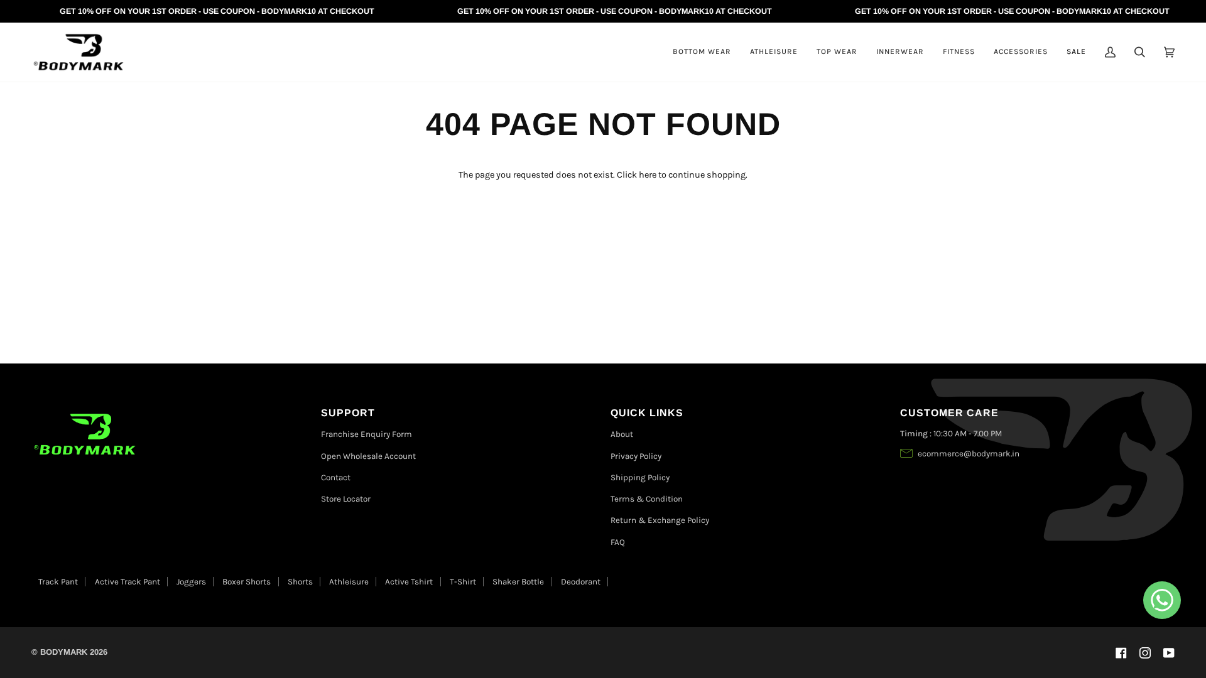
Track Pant (58, 581)
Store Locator (346, 498)
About (622, 434)
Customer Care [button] (949, 412)
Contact (335, 477)
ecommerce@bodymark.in (968, 453)
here (647, 175)
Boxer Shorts (246, 581)
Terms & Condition (647, 498)
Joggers (191, 581)
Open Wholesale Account (368, 456)
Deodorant (580, 581)
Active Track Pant (127, 581)
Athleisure (349, 581)
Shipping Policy (640, 477)
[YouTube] (1169, 653)
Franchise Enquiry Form (366, 434)
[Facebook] (1121, 653)
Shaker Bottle (518, 581)
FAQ (618, 542)
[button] (702, 52)
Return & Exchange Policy (660, 520)
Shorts (300, 581)
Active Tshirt (409, 581)
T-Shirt (463, 581)
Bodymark (63, 652)
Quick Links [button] (647, 412)
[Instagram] (1145, 653)
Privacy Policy (636, 456)
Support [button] (348, 412)
